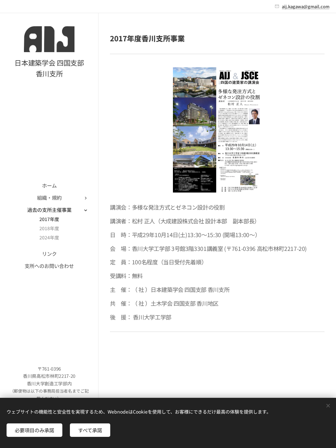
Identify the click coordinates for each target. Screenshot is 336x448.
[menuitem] (49, 185)
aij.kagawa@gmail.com (305, 6)
